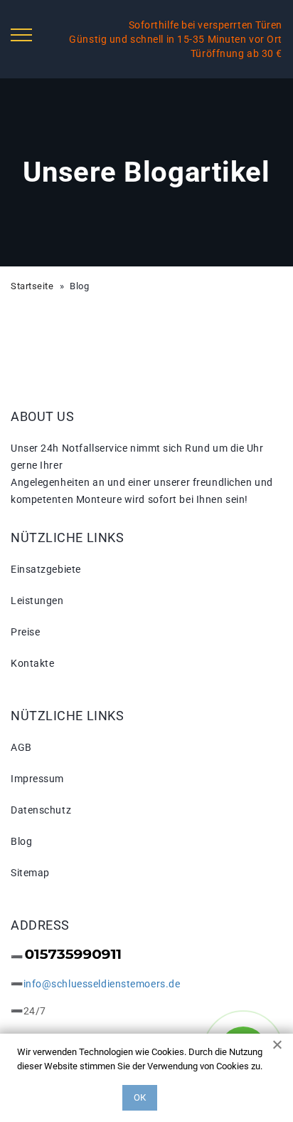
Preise (25, 632)
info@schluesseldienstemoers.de (102, 983)
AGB (21, 747)
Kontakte (32, 663)
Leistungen (37, 600)
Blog (21, 841)
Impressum (37, 778)
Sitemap (30, 872)
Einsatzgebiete (46, 569)
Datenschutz (41, 810)
